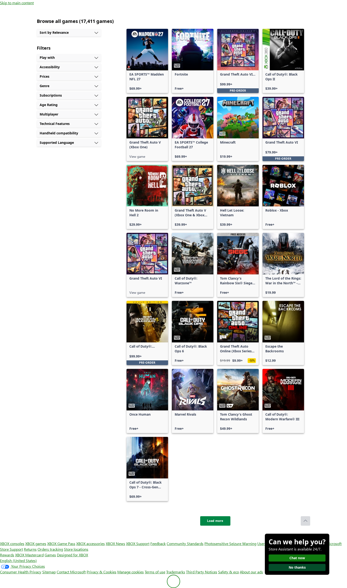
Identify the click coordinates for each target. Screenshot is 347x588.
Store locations (76, 549)
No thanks (297, 567)
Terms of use (155, 571)
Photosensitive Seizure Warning (230, 543)
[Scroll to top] (305, 521)
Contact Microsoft (71, 571)
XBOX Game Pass (61, 543)
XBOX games (35, 543)
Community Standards (185, 543)
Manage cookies (130, 571)
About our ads (251, 571)
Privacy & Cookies (101, 571)
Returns (30, 549)
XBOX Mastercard (29, 554)
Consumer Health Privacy (20, 571)
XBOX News (115, 543)
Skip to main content (17, 2)
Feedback (158, 543)
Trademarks (175, 571)
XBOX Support (137, 543)
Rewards (7, 554)
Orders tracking (50, 549)
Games (50, 554)
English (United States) (18, 560)
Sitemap (49, 571)
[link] (147, 61)
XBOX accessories (90, 543)
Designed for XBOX (72, 554)
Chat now (297, 558)
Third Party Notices (201, 571)
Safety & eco (228, 571)
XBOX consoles (12, 543)
